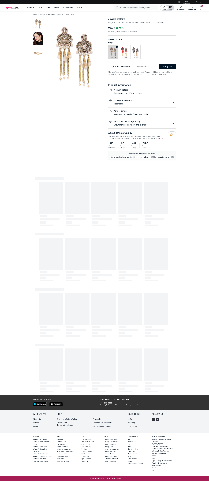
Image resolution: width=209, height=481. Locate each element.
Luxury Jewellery (110, 456)
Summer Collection (111, 459)
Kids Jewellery (86, 447)
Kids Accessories (87, 456)
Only (130, 456)
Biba (129, 447)
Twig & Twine (156, 465)
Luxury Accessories (111, 449)
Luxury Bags (108, 447)
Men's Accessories (64, 449)
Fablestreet (132, 454)
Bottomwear (61, 442)
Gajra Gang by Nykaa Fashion (162, 448)
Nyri (153, 470)
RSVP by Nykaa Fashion (160, 446)
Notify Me (167, 66)
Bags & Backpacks (63, 456)
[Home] (12, 7)
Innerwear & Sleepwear (65, 451)
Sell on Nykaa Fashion (102, 426)
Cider (130, 461)
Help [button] (200, 2)
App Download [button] (186, 2)
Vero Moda (132, 442)
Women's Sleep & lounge (42, 456)
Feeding (84, 449)
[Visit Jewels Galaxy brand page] (172, 135)
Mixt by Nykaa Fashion (160, 453)
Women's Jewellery (40, 449)
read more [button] (160, 138)
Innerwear (84, 461)
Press (35, 426)
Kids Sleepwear (86, 454)
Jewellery (51, 14)
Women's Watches (39, 459)
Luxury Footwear (110, 444)
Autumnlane (132, 459)
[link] (113, 52)
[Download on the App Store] (56, 404)
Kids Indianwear (86, 439)
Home (35, 14)
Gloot (154, 468)
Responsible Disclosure (102, 423)
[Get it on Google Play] (40, 404)
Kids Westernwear (87, 442)
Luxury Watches (110, 451)
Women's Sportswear (40, 454)
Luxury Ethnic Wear (111, 439)
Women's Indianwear (40, 439)
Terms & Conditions (65, 425)
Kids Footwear (86, 444)
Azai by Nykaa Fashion (160, 463)
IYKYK (154, 456)
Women (42, 14)
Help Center (62, 423)
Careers (36, 423)
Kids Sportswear (87, 451)
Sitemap (131, 423)
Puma (130, 439)
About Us (37, 419)
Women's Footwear (40, 447)
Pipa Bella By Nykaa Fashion (162, 461)
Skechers (131, 451)
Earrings (60, 14)
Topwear (60, 439)
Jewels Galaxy (116, 19)
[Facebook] (158, 419)
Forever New (133, 449)
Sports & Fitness (63, 461)
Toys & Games (86, 459)
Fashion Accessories (40, 461)
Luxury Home (109, 454)
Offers (130, 419)
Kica (153, 458)
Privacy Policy (98, 419)
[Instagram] (154, 419)
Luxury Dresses (110, 461)
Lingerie (36, 451)
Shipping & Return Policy (67, 419)
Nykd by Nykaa (157, 444)
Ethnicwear (61, 444)
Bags (35, 444)
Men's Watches (62, 454)
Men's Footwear (62, 447)
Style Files (132, 426)
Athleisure (60, 459)
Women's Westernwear (41, 442)
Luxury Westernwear (111, 442)
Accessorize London (135, 463)
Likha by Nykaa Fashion (160, 451)
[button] (167, 8)
